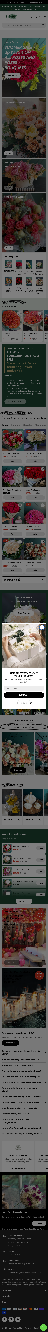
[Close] (42, 627)
